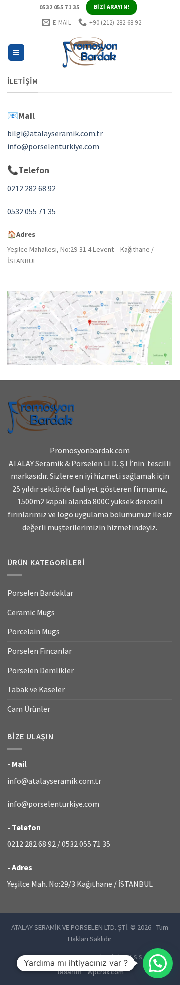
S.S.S (135, 957)
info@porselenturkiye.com (54, 146)
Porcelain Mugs (34, 631)
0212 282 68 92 (32, 188)
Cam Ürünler (29, 709)
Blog (86, 957)
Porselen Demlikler (41, 670)
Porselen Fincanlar (40, 651)
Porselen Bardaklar (41, 593)
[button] (158, 963)
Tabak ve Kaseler (36, 689)
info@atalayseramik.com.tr (55, 781)
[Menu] (16, 52)
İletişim (112, 957)
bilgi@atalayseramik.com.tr (55, 133)
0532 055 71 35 (32, 211)
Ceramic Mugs (31, 612)
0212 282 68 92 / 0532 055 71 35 (59, 844)
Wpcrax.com (90, 971)
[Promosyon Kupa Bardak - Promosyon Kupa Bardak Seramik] (90, 52)
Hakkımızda (56, 957)
